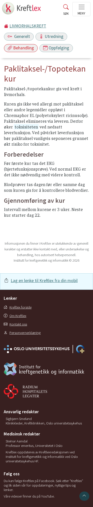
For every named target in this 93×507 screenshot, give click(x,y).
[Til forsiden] (22, 9)
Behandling (23, 48)
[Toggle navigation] (81, 9)
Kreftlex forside (20, 307)
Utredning (54, 36)
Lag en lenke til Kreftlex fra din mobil (44, 280)
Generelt (21, 36)
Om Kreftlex (17, 315)
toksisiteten (26, 126)
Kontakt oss (18, 324)
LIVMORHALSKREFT (27, 26)
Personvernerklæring (25, 332)
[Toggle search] (66, 10)
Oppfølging (59, 48)
